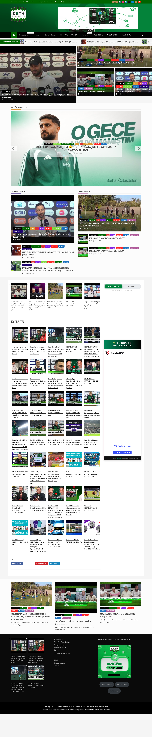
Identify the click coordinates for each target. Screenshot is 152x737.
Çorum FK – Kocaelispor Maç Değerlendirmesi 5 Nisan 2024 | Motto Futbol (74, 458)
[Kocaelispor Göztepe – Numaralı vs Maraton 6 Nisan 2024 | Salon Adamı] (92, 445)
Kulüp (135, 83)
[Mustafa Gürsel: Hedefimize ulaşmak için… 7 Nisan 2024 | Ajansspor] (38, 511)
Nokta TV (32, 80)
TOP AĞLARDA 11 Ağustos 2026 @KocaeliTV (106, 267)
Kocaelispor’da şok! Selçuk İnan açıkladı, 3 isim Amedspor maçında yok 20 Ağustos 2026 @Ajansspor (18, 322)
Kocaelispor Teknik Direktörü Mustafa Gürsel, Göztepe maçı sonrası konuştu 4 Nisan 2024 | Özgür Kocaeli (56, 367)
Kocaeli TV (91, 85)
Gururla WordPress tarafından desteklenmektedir (60, 726)
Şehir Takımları (50, 35)
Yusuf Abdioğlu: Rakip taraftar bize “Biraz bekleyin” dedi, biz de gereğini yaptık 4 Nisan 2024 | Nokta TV (55, 399)
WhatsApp (136, 2)
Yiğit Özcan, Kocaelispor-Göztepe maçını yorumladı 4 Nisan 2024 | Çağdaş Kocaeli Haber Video (20, 399)
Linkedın (54, 579)
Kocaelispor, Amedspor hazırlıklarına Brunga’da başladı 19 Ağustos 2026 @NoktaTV (33, 84)
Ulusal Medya (144, 86)
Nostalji (44, 278)
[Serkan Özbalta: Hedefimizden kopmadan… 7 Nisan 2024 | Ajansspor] (20, 511)
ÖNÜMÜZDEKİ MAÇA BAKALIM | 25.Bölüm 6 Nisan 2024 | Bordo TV (91, 490)
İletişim (63, 1)
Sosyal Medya (43, 1)
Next (138, 153)
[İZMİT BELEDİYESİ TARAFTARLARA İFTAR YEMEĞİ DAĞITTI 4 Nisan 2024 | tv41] (20, 416)
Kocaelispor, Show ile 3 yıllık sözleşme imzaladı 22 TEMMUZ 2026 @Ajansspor (76, 153)
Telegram (132, 2)
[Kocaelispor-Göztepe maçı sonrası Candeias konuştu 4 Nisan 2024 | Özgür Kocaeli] (38, 352)
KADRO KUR (127, 35)
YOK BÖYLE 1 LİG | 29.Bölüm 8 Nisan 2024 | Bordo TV (20, 558)
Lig (21, 80)
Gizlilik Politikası (54, 1)
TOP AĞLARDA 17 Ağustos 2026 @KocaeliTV (92, 91)
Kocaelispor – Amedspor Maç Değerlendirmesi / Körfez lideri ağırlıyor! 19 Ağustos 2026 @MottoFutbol (37, 322)
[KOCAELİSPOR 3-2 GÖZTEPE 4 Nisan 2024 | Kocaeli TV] (74, 352)
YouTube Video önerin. (74, 1)
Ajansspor (129, 83)
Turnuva (86, 34)
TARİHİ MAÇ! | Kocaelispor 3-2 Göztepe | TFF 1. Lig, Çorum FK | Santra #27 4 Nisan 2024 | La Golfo (74, 399)
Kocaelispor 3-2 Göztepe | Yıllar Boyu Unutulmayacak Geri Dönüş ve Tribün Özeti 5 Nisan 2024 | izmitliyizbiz (20, 460)
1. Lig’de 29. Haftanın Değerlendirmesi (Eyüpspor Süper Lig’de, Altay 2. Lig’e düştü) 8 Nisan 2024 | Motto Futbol (92, 560)
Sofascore (119, 474)
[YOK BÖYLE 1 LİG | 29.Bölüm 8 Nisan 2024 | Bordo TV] (20, 545)
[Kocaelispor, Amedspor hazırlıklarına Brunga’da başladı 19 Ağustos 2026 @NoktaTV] (55, 308)
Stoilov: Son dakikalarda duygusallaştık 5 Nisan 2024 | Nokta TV (20, 490)
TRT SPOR (59, 278)
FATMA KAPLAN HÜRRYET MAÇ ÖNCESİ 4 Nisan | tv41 (92, 397)
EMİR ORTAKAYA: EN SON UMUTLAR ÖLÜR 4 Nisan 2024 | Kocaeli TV (56, 458)
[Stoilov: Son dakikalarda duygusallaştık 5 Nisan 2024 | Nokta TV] (20, 477)
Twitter (29, 579)
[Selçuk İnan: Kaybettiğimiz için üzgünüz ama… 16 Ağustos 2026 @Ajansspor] (92, 308)
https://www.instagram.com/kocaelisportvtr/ (114, 655)
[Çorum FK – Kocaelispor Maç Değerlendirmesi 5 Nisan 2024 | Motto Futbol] (74, 445)
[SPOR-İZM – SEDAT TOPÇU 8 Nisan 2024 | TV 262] (74, 545)
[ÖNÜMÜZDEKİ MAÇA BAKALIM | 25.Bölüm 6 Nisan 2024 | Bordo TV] (92, 477)
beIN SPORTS (36, 262)
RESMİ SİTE (98, 35)
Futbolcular (73, 148)
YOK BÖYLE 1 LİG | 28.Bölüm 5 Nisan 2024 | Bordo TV (73, 490)
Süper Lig (39, 80)
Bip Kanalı (113, 2)
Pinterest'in (41, 579)
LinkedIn (126, 2)
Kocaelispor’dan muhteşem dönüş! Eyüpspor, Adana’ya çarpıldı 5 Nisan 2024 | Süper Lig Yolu (55, 492)
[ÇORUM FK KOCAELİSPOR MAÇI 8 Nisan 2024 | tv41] (92, 511)
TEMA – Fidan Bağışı (62, 658)
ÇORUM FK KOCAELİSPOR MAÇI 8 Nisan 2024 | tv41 (91, 524)
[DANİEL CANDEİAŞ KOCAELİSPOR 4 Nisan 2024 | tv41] (56, 416)
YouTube (139, 2)
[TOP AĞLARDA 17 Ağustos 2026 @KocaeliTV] (74, 308)
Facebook (120, 2)
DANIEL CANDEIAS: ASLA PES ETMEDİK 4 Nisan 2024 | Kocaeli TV (37, 458)
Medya (36, 35)
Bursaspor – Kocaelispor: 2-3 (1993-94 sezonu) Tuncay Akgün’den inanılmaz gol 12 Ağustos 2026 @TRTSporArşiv (92, 42)
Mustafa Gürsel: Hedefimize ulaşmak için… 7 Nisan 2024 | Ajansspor (38, 524)
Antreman (15, 80)
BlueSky (116, 2)
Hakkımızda (33, 1)
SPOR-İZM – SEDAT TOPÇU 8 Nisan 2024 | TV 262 (74, 558)
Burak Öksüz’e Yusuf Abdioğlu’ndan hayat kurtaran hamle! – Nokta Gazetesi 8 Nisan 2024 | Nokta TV (73, 526)
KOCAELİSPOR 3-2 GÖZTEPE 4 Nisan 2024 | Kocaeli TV (74, 365)
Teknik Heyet (128, 86)
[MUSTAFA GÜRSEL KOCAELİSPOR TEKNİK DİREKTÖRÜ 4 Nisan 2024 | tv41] (74, 416)
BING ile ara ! (122, 701)
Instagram (123, 2)
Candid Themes (104, 726)
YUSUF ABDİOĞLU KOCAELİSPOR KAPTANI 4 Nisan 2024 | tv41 (38, 429)
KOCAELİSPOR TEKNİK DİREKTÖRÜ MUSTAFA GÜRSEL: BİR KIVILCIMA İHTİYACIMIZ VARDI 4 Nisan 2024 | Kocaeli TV (91, 367)
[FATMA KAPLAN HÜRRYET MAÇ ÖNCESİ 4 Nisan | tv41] (92, 384)
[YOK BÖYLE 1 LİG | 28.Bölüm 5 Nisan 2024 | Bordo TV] (74, 477)
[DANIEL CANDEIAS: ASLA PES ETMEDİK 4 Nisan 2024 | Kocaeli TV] (38, 445)
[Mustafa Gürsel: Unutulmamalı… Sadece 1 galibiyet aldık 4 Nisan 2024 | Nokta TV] (38, 384)
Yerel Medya (54, 80)
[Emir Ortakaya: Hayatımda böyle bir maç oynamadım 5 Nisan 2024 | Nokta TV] (92, 416)
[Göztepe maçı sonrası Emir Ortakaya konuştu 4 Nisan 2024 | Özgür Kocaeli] (20, 352)
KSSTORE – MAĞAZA (68, 35)
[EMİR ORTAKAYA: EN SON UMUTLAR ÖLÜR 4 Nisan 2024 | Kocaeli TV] (56, 445)
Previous (14, 153)
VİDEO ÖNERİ (112, 35)
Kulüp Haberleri (19, 100)
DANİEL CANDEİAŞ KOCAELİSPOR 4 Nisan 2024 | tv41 (55, 429)
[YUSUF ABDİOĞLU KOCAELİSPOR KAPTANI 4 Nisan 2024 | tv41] (38, 416)
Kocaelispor (25, 34)
